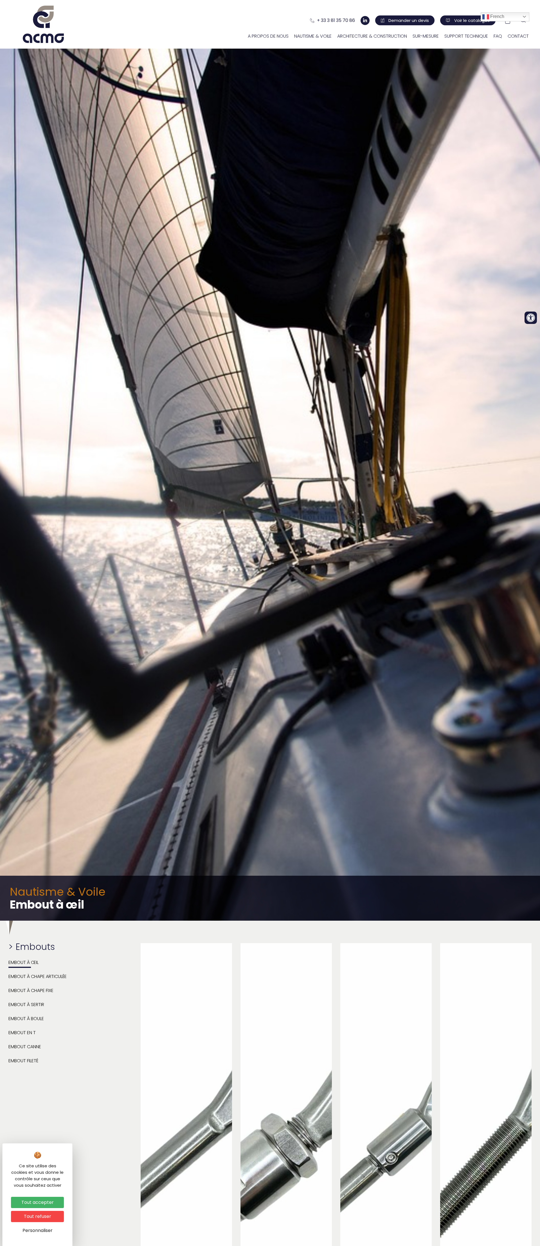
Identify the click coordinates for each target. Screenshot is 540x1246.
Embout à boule (26, 1018)
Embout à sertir (26, 1004)
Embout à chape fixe (30, 990)
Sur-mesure (426, 36)
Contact (518, 36)
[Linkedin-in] (365, 20)
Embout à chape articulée (37, 976)
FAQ (498, 36)
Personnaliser (37, 1230)
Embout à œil (23, 962)
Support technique (466, 36)
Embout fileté (23, 1060)
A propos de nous (268, 36)
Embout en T (22, 1032)
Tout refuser (37, 1216)
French (496, 16)
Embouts (35, 946)
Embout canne (24, 1046)
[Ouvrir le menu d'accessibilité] (531, 318)
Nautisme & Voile (313, 36)
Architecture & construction (372, 36)
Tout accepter (37, 1202)
